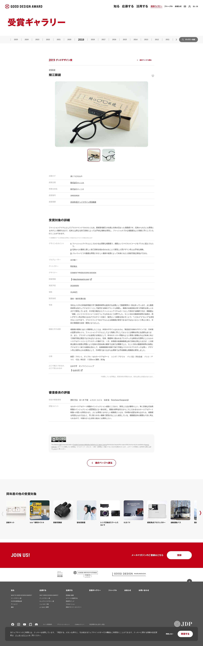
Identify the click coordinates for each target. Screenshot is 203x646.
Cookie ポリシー (79, 624)
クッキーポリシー (22, 635)
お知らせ (127, 590)
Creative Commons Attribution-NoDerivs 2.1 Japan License (90, 444)
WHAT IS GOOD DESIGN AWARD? (21, 595)
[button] (93, 155)
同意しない (169, 634)
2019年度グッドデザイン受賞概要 (83, 202)
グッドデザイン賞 (16, 598)
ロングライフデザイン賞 (47, 601)
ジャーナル (112, 590)
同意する (185, 634)
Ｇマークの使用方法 (72, 598)
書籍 (12, 607)
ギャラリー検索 (190, 39)
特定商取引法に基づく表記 (97, 624)
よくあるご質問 (44, 607)
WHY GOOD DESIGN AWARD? (49, 595)
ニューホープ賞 (44, 604)
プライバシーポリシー (63, 624)
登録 (179, 555)
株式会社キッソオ (77, 183)
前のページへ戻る (145, 60)
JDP (60, 444)
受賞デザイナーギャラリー (74, 607)
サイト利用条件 (47, 624)
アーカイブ (14, 604)
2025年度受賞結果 (16, 601)
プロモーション (70, 604)
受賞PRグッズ (70, 601)
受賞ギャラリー (95, 590)
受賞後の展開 (70, 595)
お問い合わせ (144, 590)
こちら (54, 449)
